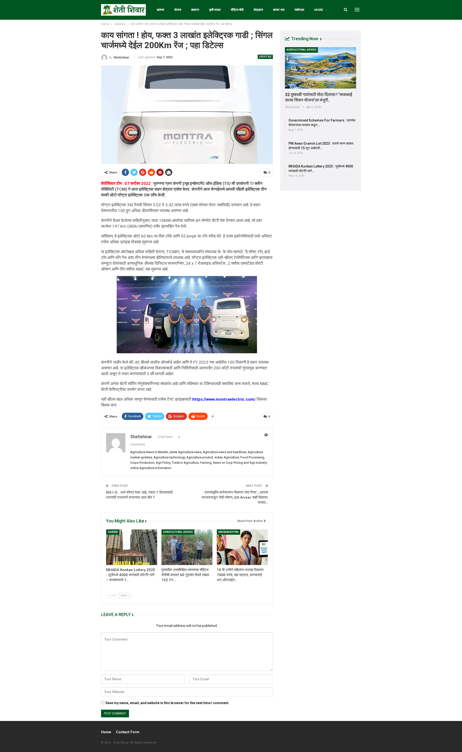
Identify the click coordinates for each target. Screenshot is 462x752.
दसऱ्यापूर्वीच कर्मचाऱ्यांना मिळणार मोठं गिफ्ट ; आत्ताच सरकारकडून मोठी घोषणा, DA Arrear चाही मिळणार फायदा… (235, 497)
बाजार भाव (278, 10)
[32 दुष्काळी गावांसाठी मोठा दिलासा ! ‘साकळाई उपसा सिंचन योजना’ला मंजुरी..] (320, 68)
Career (113, 531)
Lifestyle (265, 56)
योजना (177, 10)
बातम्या (160, 10)
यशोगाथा (299, 10)
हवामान (195, 10)
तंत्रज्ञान (258, 10)
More (318, 10)
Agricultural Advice (178, 531)
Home (106, 732)
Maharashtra (228, 531)
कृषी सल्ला (215, 10)
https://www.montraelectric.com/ (224, 399)
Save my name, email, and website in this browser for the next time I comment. (167, 703)
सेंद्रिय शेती (237, 10)
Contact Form (127, 732)
